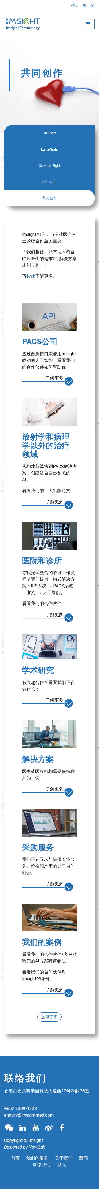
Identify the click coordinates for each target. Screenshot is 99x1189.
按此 (30, 276)
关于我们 (64, 1158)
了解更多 (54, 378)
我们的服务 (37, 1158)
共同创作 (49, 198)
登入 (61, 1164)
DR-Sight (49, 133)
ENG (74, 5)
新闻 (83, 1158)
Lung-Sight (49, 149)
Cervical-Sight (49, 165)
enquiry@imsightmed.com (29, 1115)
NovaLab (37, 1147)
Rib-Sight (49, 182)
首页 (15, 1158)
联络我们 (42, 1164)
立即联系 (49, 1017)
